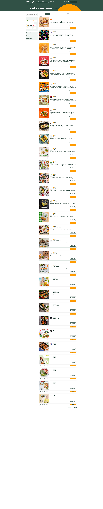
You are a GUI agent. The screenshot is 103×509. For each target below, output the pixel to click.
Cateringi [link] (31, 4)
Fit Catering (55, 175)
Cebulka (54, 214)
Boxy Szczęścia (56, 266)
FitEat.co (54, 330)
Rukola (54, 383)
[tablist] (44, 14)
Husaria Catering (56, 97)
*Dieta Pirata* (55, 136)
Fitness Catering (56, 292)
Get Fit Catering (56, 305)
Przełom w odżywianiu (57, 240)
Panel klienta (67, 1)
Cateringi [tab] (47, 13)
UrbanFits (55, 45)
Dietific (54, 395)
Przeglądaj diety (52, 1)
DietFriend (55, 344)
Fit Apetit (54, 162)
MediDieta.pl (55, 279)
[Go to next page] (75, 407)
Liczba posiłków (28, 35)
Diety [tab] (42, 13)
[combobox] (71, 14)
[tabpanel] (58, 212)
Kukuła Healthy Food (57, 227)
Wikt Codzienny (56, 318)
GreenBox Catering (56, 188)
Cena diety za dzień (29, 38)
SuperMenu (55, 253)
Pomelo (54, 71)
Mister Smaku (55, 84)
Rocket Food (55, 149)
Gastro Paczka (56, 110)
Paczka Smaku (56, 123)
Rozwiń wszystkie (28, 29)
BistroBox (55, 370)
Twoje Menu (55, 18)
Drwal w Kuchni (56, 58)
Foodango (27, 4)
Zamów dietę (73, 1)
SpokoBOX (55, 357)
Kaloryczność (28, 32)
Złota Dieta (55, 201)
